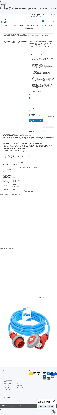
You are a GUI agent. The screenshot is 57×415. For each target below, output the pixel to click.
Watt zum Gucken (34, 25)
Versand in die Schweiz (8, 389)
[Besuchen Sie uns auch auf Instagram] (3, 400)
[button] (51, 21)
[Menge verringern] (30, 123)
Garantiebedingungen (8, 383)
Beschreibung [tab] (5, 134)
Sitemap (18, 383)
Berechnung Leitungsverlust (28, 28)
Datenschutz (7, 13)
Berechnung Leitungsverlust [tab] (18, 134)
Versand (19, 402)
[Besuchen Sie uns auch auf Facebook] (3, 399)
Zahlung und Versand (8, 393)
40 (13, 187)
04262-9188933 (41, 14)
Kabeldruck (21, 25)
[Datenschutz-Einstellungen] (0, 1)
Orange (14, 184)
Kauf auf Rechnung (34, 15)
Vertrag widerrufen (7, 397)
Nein (30, 99)
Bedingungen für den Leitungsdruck (8, 381)
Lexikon (27, 25)
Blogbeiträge (14, 25)
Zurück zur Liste (5, 34)
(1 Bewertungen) (33, 48)
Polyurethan (13, 160)
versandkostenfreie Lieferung (40, 110)
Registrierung (6, 387)
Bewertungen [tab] (10, 134)
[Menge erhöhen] (40, 123)
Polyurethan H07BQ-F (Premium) (19, 180)
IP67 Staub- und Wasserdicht (18, 178)
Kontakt (50, 25)
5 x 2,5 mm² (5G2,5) (16, 186)
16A (13, 185)
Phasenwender (36, 66)
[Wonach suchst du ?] (43, 21)
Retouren (18, 373)
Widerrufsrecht (20, 385)
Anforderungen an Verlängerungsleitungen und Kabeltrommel (8, 375)
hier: (22, 162)
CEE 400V (14, 181)
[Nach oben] (0, 409)
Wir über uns (6, 391)
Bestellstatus (6, 378)
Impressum (2, 13)
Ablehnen (2, 6)
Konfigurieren (3, 4)
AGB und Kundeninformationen (21, 378)
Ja (29, 97)
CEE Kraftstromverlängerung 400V (40, 54)
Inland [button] (40, 115)
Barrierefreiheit (20, 387)
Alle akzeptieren (3, 3)
